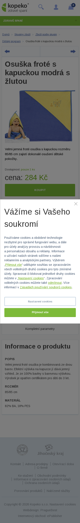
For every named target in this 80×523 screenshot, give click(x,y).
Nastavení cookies (31, 278)
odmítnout (55, 283)
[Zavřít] (76, 203)
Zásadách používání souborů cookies (46, 287)
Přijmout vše (13, 265)
